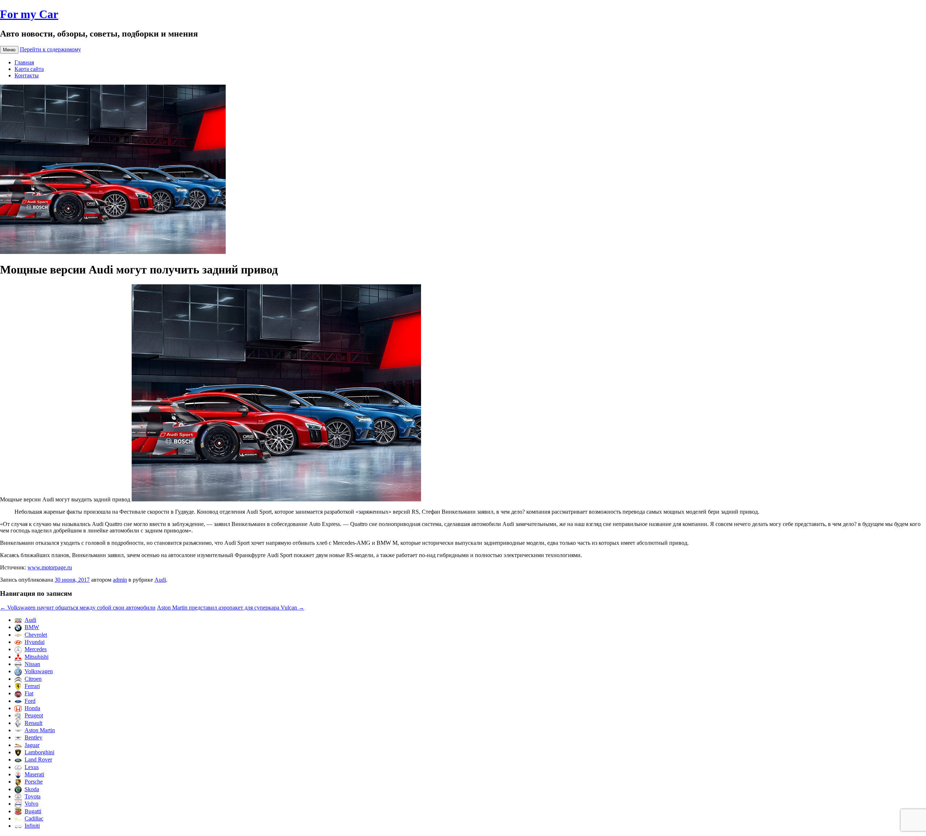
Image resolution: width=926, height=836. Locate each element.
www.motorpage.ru (49, 567)
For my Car (29, 14)
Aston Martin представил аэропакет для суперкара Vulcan (230, 607)
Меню (9, 49)
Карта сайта (29, 69)
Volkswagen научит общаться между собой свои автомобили (78, 607)
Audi (160, 580)
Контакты (26, 75)
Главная (24, 62)
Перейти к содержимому (50, 49)
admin (120, 580)
